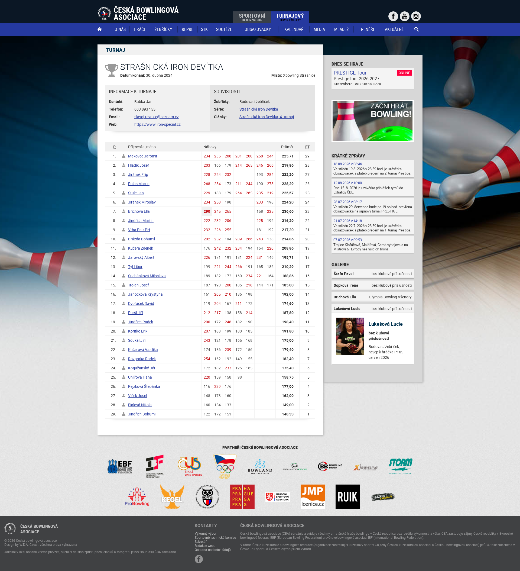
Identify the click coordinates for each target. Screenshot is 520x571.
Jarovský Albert (141, 257)
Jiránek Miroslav (142, 202)
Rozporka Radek (142, 358)
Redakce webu (205, 545)
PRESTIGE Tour (350, 72)
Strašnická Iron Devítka (258, 109)
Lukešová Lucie (386, 324)
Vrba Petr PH (139, 229)
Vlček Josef (137, 395)
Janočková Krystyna (145, 294)
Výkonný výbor (205, 533)
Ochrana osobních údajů (213, 549)
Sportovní (252, 17)
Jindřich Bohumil (142, 414)
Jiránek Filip (138, 174)
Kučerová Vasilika (143, 349)
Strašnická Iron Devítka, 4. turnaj (266, 116)
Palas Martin (139, 183)
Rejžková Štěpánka (144, 386)
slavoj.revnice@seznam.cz (156, 116)
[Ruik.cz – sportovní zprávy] (348, 497)
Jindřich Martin (141, 220)
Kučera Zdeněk (140, 248)
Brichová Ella (139, 211)
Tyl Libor (135, 266)
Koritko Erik (137, 331)
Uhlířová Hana (140, 377)
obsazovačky (258, 29)
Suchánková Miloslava (147, 275)
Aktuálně (394, 29)
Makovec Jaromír (142, 156)
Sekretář (201, 541)
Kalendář (294, 29)
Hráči (139, 29)
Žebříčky (163, 29)
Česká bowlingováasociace (39, 529)
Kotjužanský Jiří (141, 367)
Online (404, 72)
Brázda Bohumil (141, 238)
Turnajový (290, 17)
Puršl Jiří (135, 312)
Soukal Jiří (136, 340)
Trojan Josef (138, 285)
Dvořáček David (141, 303)
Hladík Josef (138, 165)
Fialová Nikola (140, 404)
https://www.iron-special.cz (157, 124)
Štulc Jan (136, 192)
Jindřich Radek (140, 321)
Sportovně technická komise (215, 537)
